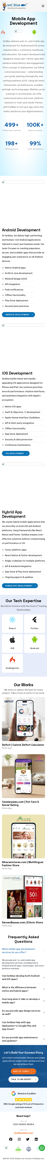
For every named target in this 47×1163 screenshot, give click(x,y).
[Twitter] (27, 1139)
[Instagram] (19, 1139)
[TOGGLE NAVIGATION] (37, 6)
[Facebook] (10, 1139)
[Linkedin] (36, 1139)
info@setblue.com (23, 1133)
